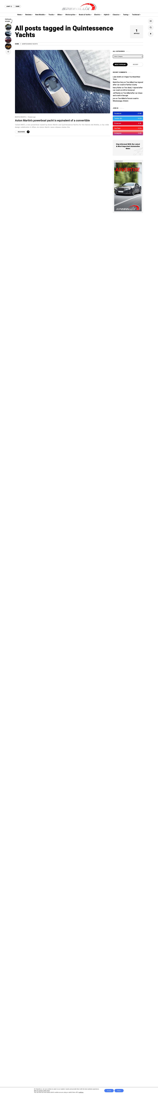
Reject (119, 1090)
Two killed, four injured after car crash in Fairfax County (128, 83)
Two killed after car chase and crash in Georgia (127, 94)
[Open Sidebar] (150, 21)
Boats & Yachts (20, 117)
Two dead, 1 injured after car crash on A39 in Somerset (128, 88)
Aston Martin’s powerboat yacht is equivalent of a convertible (52, 121)
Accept (109, 1090)
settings (81, 1092)
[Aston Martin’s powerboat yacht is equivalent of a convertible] (62, 81)
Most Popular (120, 64)
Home (17, 44)
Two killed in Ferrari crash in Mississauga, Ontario (126, 99)
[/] (128, 114)
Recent (135, 64)
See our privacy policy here (42, 1090)
